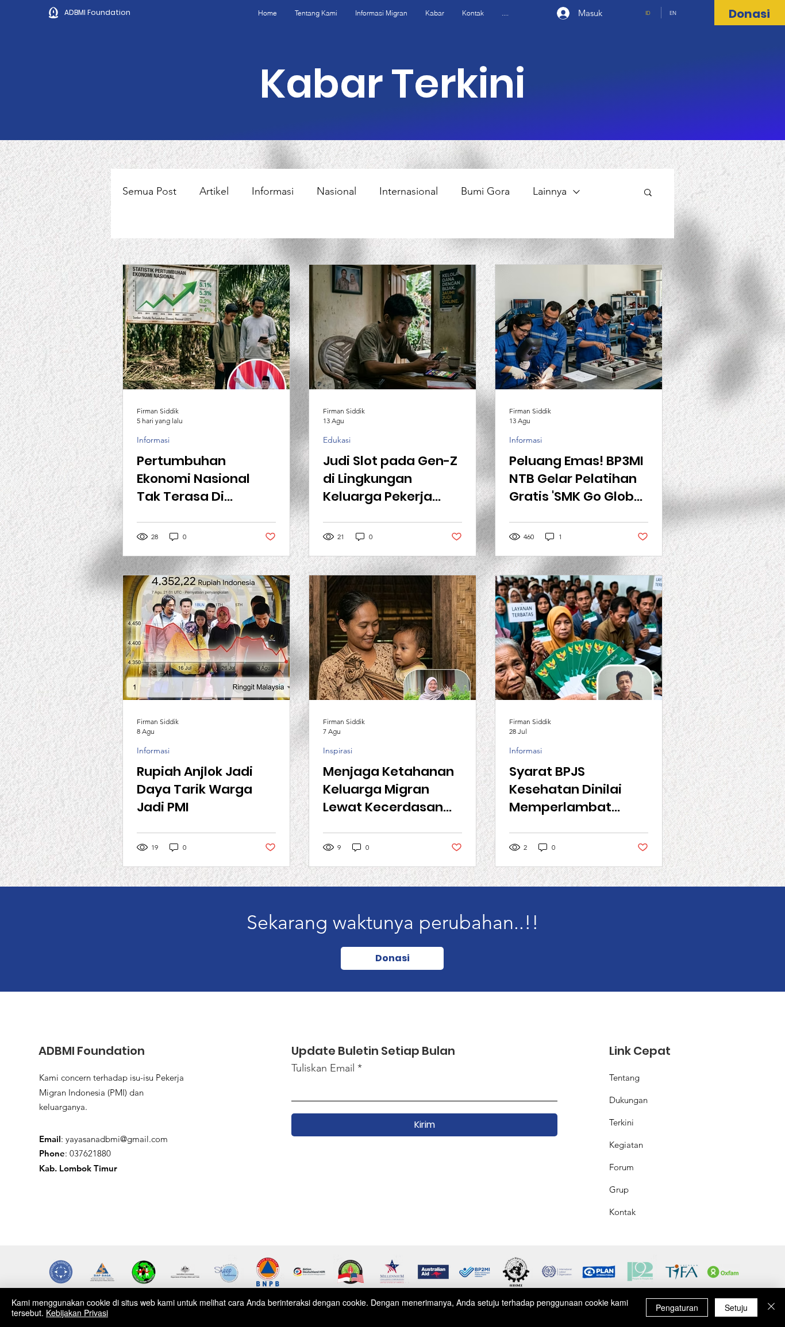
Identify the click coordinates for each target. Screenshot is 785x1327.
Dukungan (628, 1099)
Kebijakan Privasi (77, 1312)
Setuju (736, 1307)
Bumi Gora (485, 191)
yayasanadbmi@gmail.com (117, 1138)
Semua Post (149, 191)
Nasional (336, 191)
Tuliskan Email (323, 1068)
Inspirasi (337, 751)
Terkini (621, 1122)
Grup (619, 1189)
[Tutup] (771, 1307)
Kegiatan (626, 1144)
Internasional (408, 191)
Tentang (624, 1077)
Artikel (214, 191)
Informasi (273, 191)
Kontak (622, 1211)
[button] (647, 193)
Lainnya (550, 191)
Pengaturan (677, 1307)
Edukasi (337, 440)
